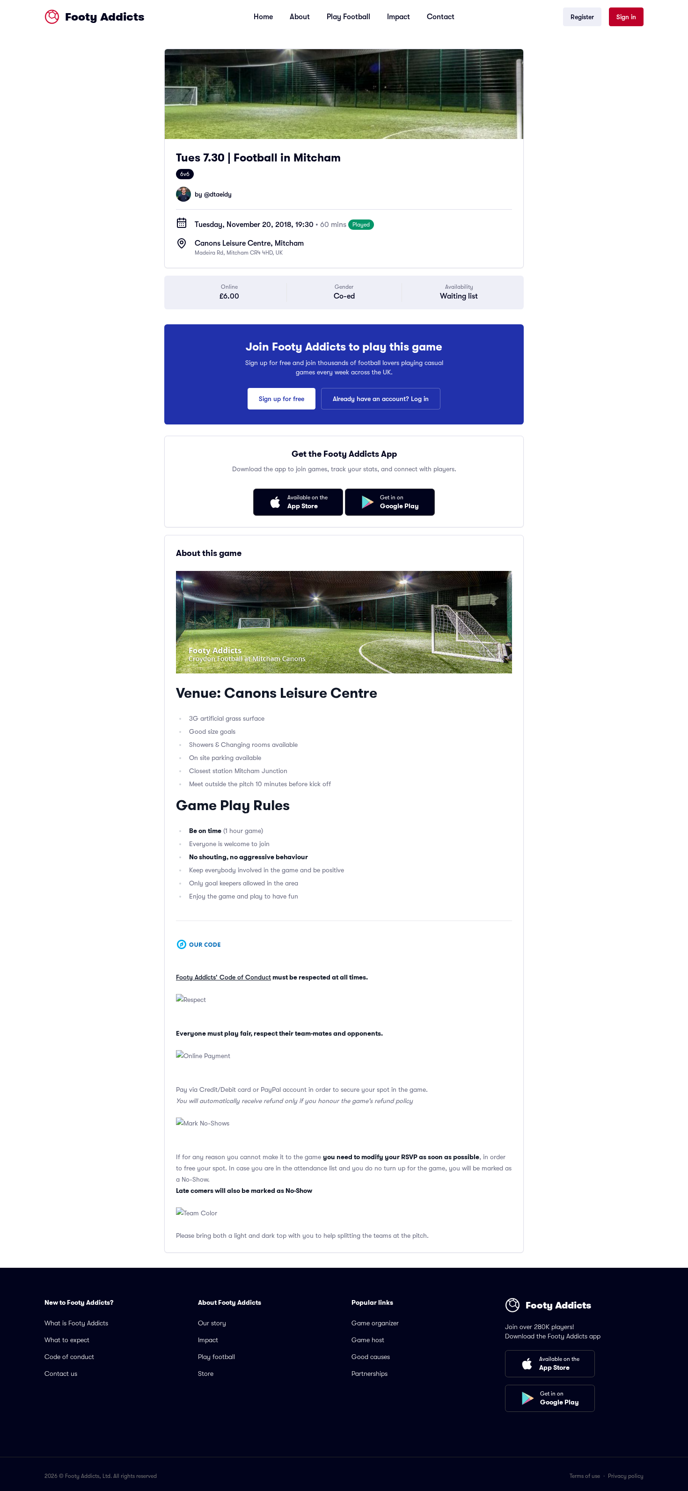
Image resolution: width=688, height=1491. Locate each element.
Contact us (60, 1373)
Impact (398, 17)
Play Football (348, 17)
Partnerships (369, 1373)
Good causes (370, 1356)
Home (263, 17)
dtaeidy (221, 194)
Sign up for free (281, 398)
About (300, 17)
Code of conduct (69, 1356)
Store (205, 1373)
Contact (440, 17)
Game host (367, 1340)
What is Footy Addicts (76, 1323)
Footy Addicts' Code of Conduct (223, 977)
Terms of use (585, 1476)
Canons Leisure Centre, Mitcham (249, 243)
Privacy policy (626, 1476)
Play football (216, 1356)
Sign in (626, 17)
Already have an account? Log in (381, 398)
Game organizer (375, 1323)
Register (582, 17)
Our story (212, 1323)
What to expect (66, 1340)
